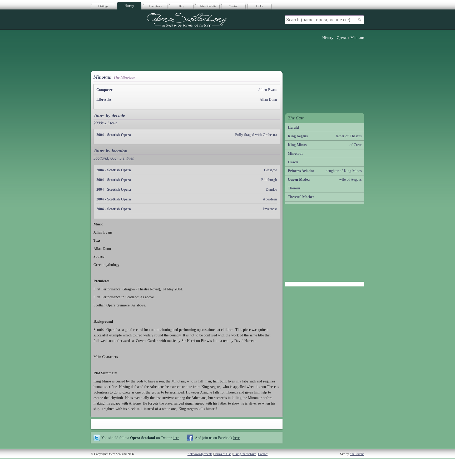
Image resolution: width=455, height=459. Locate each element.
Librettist (103, 100)
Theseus (294, 188)
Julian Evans (267, 90)
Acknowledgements (199, 454)
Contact (233, 6)
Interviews (155, 6)
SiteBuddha (357, 454)
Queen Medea (299, 179)
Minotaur (295, 153)
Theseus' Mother (301, 197)
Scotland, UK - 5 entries (113, 158)
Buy (181, 6)
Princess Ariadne (301, 171)
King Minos (297, 145)
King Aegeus (298, 136)
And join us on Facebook (217, 438)
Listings (103, 6)
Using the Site (207, 6)
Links (259, 6)
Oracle (293, 162)
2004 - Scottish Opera (113, 135)
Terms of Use (222, 454)
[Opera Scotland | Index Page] (186, 20)
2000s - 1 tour (105, 123)
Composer (104, 90)
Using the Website (244, 454)
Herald (293, 127)
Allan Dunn (268, 100)
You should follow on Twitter (140, 438)
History (129, 6)
